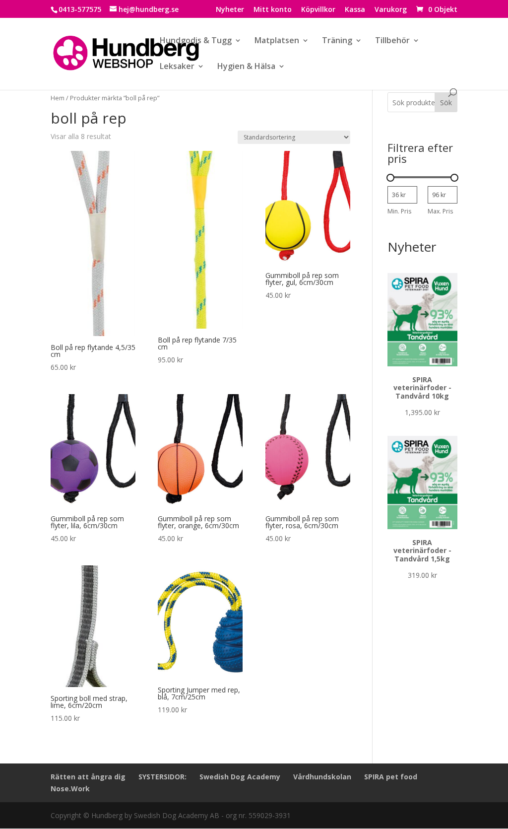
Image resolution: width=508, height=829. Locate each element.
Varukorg (391, 10)
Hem (57, 97)
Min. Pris (399, 211)
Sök (446, 102)
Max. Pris (440, 211)
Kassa (355, 10)
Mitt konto (273, 10)
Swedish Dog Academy (239, 776)
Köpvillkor (318, 10)
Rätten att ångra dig (88, 776)
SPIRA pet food (390, 776)
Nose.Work (70, 788)
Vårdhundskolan (322, 776)
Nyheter (230, 10)
